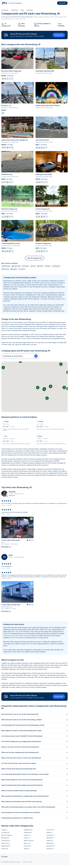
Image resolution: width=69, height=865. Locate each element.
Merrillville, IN (50, 843)
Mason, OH (27, 843)
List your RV (62, 3)
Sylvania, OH (50, 848)
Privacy (30, 862)
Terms (24, 862)
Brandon (12, 492)
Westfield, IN (49, 838)
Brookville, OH (50, 846)
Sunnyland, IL (27, 846)
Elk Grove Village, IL (6, 835)
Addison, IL (49, 832)
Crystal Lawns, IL (6, 840)
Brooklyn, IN (4, 848)
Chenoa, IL (27, 838)
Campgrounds (4, 10)
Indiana (22, 10)
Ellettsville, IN (5, 838)
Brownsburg (30, 10)
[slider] (6, 501)
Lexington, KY (50, 835)
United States (14, 10)
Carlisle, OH (27, 835)
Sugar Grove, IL (5, 843)
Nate (11, 555)
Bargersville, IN (5, 846)
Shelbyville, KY (28, 832)
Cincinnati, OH (50, 829)
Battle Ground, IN (28, 840)
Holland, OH (49, 840)
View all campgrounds (34, 258)
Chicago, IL (4, 829)
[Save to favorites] (31, 518)
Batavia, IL (27, 848)
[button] (37, 387)
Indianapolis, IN (28, 829)
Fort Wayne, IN (5, 832)
